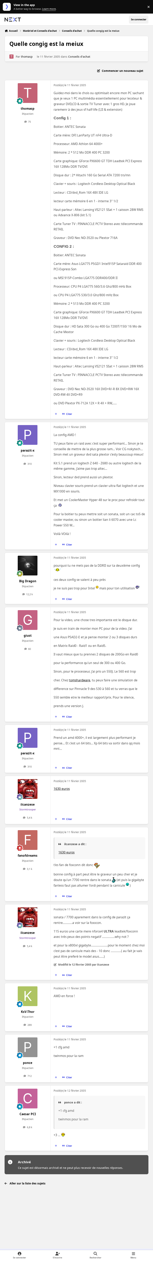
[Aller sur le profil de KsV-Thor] (27, 996)
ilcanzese (28, 804)
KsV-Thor (27, 1012)
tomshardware (79, 680)
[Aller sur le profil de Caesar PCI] (27, 1098)
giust (28, 635)
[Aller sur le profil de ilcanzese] (27, 789)
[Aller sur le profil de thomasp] (11, 56)
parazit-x (27, 450)
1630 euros (62, 789)
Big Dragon (27, 581)
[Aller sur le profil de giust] (27, 620)
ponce (27, 1063)
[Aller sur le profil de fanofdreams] (27, 840)
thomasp (27, 56)
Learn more (7, 7)
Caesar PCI (28, 1114)
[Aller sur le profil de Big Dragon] (27, 565)
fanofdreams (27, 855)
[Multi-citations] (56, 414)
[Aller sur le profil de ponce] (27, 1047)
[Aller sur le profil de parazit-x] (27, 435)
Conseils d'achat (79, 56)
